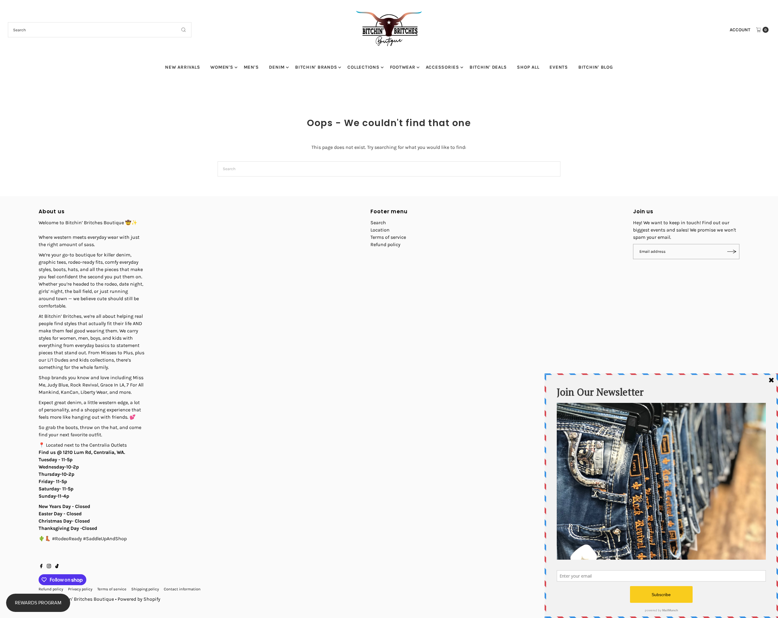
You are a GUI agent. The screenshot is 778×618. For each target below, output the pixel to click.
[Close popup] (503, 255)
